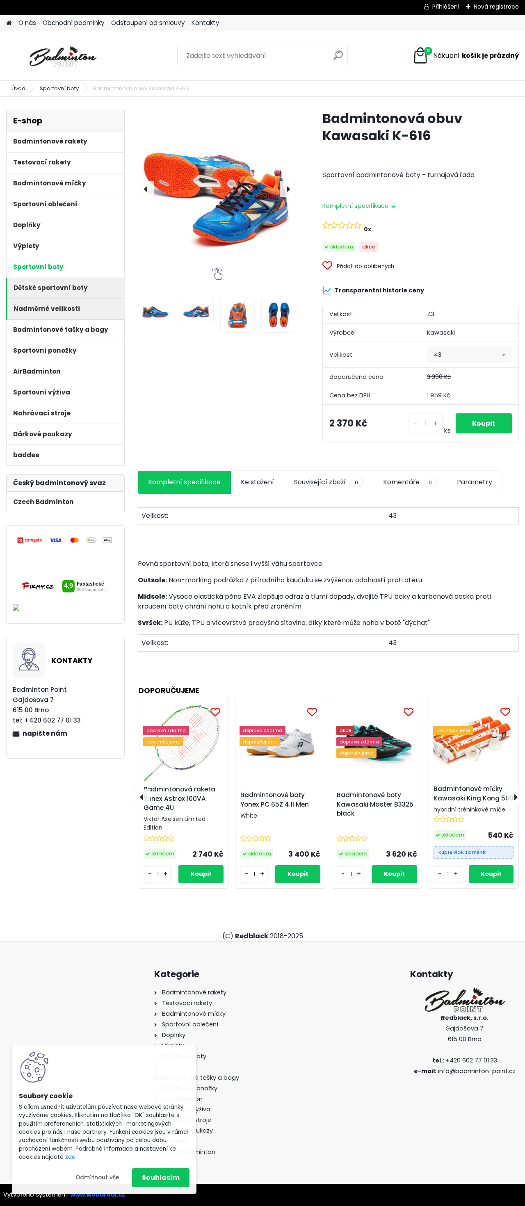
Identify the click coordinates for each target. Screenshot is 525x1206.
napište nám (45, 733)
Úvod (18, 88)
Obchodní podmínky (74, 22)
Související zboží (326, 482)
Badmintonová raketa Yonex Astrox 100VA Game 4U (179, 798)
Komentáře (407, 482)
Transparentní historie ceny (379, 290)
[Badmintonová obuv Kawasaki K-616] (217, 189)
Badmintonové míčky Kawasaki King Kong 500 (474, 793)
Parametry (474, 482)
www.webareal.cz (97, 1194)
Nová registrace (496, 6)
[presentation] (146, 189)
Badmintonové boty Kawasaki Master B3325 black (375, 804)
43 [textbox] (437, 355)
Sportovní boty (59, 88)
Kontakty (205, 22)
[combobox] (469, 355)
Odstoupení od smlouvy (148, 22)
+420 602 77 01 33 (471, 1060)
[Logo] (62, 55)
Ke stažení (257, 482)
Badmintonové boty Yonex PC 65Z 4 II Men (274, 800)
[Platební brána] (65, 540)
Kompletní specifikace (184, 482)
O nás (27, 22)
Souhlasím (161, 1177)
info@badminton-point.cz (477, 1071)
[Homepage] (9, 23)
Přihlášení (445, 6)
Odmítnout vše (97, 1177)
